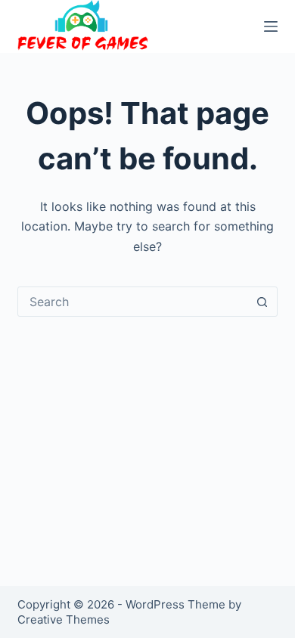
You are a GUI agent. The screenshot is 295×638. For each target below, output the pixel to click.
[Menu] (271, 26)
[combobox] (132, 301)
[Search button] (262, 301)
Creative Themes (63, 619)
